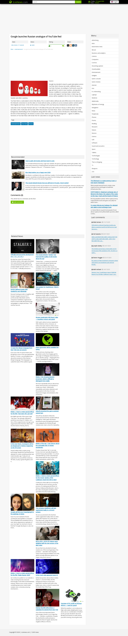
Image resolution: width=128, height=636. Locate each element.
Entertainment (15, 124)
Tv (92, 165)
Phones (94, 117)
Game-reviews (96, 82)
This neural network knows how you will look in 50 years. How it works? (47, 183)
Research (94, 127)
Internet (94, 85)
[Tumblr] (76, 45)
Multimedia (95, 101)
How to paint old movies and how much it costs (39, 161)
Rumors (94, 133)
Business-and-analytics (99, 53)
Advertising (95, 40)
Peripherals (95, 114)
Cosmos (94, 62)
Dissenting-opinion (97, 66)
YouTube (24, 124)
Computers (95, 59)
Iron (93, 88)
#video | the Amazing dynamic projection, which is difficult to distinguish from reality (45, 379)
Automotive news (97, 46)
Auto (93, 43)
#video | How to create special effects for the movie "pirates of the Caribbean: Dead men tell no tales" (47, 478)
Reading (94, 123)
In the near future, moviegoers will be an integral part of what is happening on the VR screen (22, 446)
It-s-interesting (96, 91)
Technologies (96, 156)
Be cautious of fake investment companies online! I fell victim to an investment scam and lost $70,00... (105, 262)
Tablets (94, 152)
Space (93, 149)
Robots (94, 130)
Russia (31, 124)
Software (94, 143)
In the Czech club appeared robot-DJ (47, 575)
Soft (93, 139)
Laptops (94, 95)
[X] (68, 45)
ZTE (93, 172)
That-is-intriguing (97, 162)
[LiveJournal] (73, 45)
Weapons (94, 168)
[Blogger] (71, 45)
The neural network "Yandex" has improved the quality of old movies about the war (46, 257)
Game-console (96, 79)
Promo (94, 120)
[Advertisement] (64, 19)
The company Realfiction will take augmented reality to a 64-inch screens (46, 510)
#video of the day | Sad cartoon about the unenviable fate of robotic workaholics (47, 445)
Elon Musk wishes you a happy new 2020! (38, 172)
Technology (95, 159)
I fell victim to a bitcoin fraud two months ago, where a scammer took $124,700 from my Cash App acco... (104, 227)
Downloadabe (96, 69)
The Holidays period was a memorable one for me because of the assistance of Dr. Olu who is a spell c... (104, 251)
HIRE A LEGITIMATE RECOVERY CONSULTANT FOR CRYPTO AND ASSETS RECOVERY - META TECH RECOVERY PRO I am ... (104, 239)
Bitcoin (94, 50)
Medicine (94, 98)
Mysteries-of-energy (98, 104)
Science (94, 136)
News (93, 111)
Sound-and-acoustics (98, 146)
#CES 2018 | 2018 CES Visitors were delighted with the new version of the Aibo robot (47, 543)
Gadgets (94, 75)
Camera (94, 56)
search (78, 2)
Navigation (95, 107)
